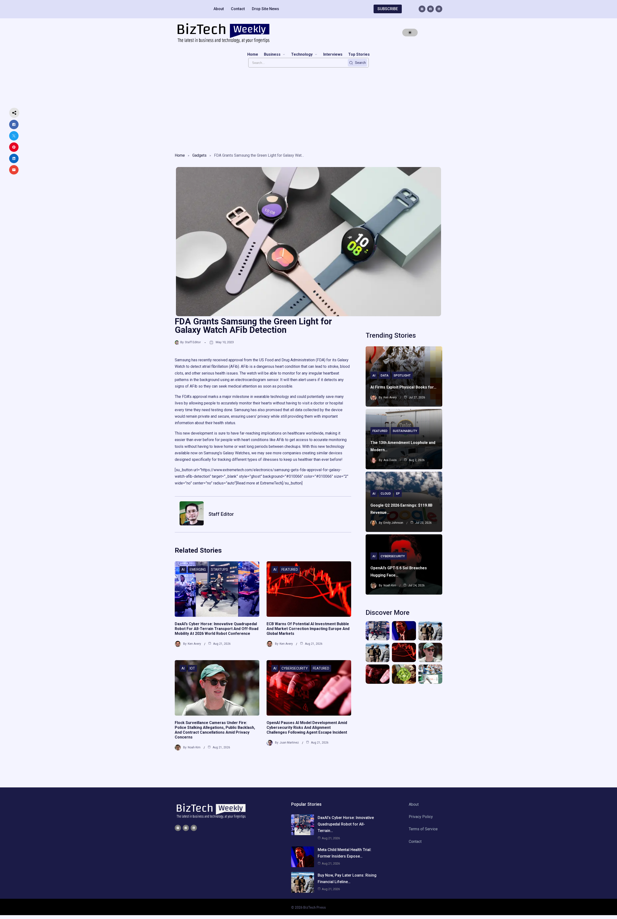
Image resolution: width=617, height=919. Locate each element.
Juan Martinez (289, 742)
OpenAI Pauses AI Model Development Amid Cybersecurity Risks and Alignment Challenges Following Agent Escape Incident (307, 727)
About (219, 9)
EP (398, 493)
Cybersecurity (295, 668)
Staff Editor (193, 342)
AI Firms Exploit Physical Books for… (403, 387)
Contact (238, 9)
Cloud (386, 493)
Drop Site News (265, 9)
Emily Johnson (393, 522)
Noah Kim (194, 747)
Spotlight (402, 375)
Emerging (198, 569)
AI (183, 569)
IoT (192, 668)
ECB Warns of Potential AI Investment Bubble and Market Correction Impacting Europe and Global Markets (308, 629)
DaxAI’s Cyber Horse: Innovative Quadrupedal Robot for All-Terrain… (346, 824)
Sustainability (405, 431)
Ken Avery (194, 643)
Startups (219, 569)
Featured (290, 569)
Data (385, 375)
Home (180, 155)
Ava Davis (390, 460)
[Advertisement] (308, 108)
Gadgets (199, 155)
